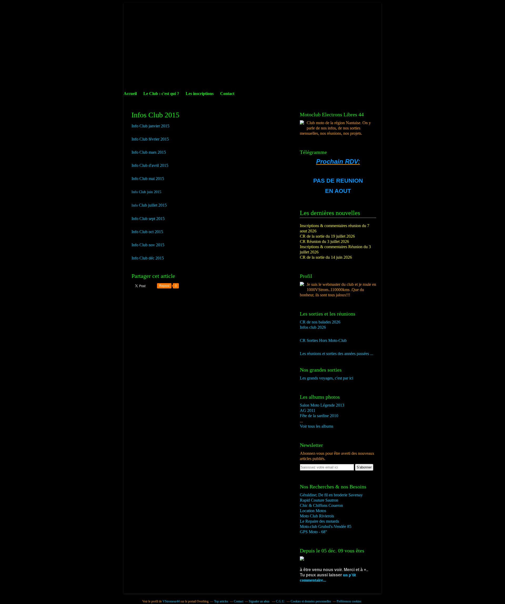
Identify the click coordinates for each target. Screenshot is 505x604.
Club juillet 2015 (152, 205)
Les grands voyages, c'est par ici (326, 378)
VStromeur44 (171, 601)
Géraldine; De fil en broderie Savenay (331, 495)
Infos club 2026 (313, 327)
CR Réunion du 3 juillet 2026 (324, 241)
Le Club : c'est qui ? (161, 93)
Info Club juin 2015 (146, 192)
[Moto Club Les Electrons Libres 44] (302, 123)
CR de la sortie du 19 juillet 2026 (327, 236)
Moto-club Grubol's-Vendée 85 (325, 526)
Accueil (130, 93)
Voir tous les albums (316, 426)
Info (135, 205)
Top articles (221, 601)
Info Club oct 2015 (147, 231)
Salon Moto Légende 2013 (322, 405)
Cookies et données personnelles (311, 601)
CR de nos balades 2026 (320, 322)
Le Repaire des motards (319, 521)
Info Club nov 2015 (148, 245)
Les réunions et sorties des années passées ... (336, 353)
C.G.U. (280, 601)
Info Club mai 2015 (148, 178)
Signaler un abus (259, 601)
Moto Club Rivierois (317, 516)
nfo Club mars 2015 (149, 152)
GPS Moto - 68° (313, 532)
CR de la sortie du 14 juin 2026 (326, 257)
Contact (227, 93)
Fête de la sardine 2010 (319, 415)
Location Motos (313, 510)
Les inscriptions (200, 93)
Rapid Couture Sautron (319, 500)
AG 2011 (307, 410)
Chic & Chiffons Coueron (321, 505)
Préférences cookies (349, 601)
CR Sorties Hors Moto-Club (323, 340)
